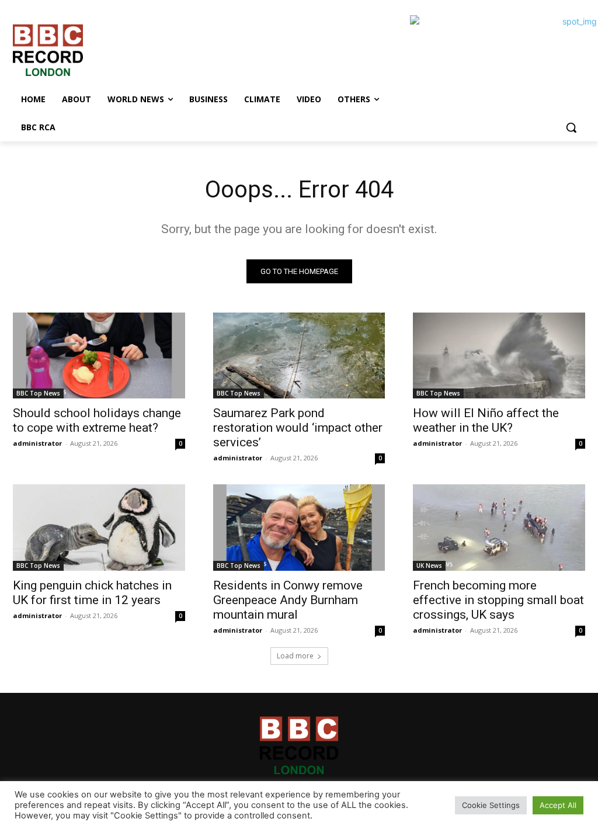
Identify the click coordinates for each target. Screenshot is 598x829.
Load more (295, 656)
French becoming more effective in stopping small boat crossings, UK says (498, 600)
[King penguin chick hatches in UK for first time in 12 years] (99, 527)
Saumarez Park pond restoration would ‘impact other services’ (298, 427)
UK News (429, 565)
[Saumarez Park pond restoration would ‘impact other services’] (299, 355)
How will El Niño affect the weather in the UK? (486, 420)
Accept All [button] (558, 805)
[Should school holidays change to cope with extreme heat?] (99, 355)
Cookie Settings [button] (491, 805)
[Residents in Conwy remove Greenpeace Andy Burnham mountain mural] (299, 527)
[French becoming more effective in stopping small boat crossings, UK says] (499, 527)
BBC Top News (38, 393)
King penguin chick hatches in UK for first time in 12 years (92, 592)
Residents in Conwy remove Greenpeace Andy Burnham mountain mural (288, 600)
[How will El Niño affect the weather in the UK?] (499, 355)
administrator (37, 443)
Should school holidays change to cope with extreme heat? (97, 420)
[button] (571, 127)
